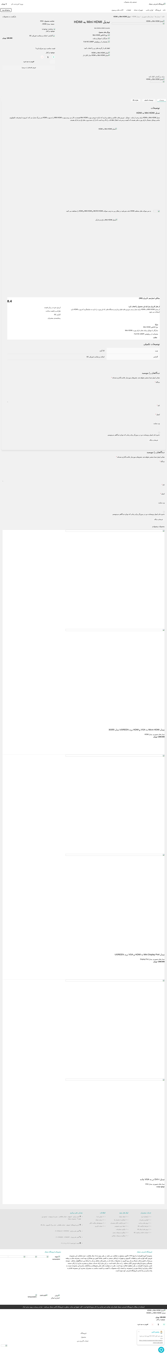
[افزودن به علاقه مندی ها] (162, 740)
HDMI (45, 117)
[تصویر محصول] (115, 678)
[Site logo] (157, 4)
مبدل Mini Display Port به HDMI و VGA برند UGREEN (140, 954)
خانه (163, 16)
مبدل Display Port (146, 959)
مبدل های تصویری (147, 16)
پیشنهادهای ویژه (6, 10)
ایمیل (157, 414)
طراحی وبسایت (37, 1307)
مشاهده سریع (162, 750)
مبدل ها (157, 16)
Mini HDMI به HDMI (149, 117)
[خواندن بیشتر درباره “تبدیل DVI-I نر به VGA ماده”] (162, 1195)
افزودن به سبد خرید (28, 61)
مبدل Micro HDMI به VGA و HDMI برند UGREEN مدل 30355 (137, 729)
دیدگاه (157, 382)
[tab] (161, 100)
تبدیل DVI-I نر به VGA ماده (152, 1179)
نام (158, 405)
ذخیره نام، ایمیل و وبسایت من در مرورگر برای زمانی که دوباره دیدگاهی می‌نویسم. (133, 435)
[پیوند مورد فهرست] (141, 1226)
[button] (162, 745)
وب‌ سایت (156, 423)
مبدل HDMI (136, 16)
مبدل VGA (148, 1184)
